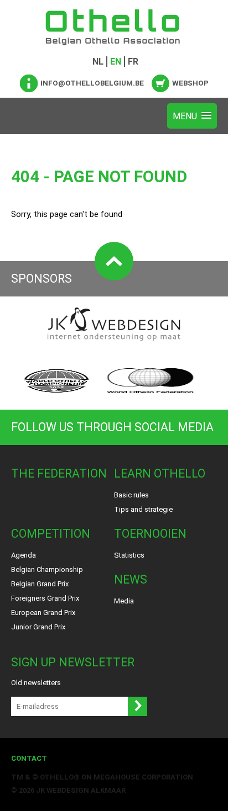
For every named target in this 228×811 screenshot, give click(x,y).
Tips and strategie (143, 509)
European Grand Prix (43, 612)
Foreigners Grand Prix (45, 598)
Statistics (129, 555)
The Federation (59, 473)
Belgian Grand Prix (40, 584)
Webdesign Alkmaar (86, 790)
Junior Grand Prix (38, 627)
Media (124, 601)
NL (97, 61)
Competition (50, 533)
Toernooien (150, 533)
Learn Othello (159, 473)
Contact (29, 758)
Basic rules (131, 495)
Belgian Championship (47, 569)
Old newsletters (36, 683)
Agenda (23, 555)
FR (133, 61)
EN (115, 61)
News (130, 579)
